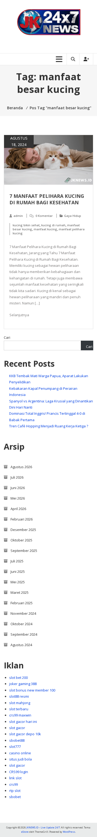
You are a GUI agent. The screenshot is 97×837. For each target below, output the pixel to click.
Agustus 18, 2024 (18, 141)
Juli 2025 (17, 561)
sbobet (15, 796)
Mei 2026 (18, 498)
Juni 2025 (18, 571)
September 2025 (24, 550)
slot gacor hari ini (23, 721)
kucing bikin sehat (26, 225)
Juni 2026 (18, 487)
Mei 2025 (18, 582)
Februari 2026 (22, 519)
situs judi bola (20, 759)
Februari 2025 (22, 603)
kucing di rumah (53, 225)
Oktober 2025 (21, 540)
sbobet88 (17, 740)
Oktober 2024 (21, 623)
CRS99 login (18, 771)
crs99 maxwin (20, 715)
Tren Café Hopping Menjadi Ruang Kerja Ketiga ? (48, 426)
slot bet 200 (18, 677)
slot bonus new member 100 (32, 690)
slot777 (15, 746)
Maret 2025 (20, 592)
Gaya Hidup (72, 216)
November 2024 (23, 613)
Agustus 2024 (21, 644)
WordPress (69, 832)
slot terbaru (18, 709)
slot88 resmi (19, 696)
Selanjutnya (19, 314)
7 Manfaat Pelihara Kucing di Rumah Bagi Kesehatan (46, 199)
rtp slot (14, 790)
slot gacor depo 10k (25, 734)
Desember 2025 (23, 529)
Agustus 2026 (21, 466)
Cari (7, 337)
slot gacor (17, 727)
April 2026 (18, 508)
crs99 (13, 784)
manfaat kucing (45, 229)
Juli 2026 (17, 477)
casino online (20, 753)
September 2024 (24, 634)
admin (18, 216)
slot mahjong (19, 702)
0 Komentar (44, 216)
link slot (15, 778)
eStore (25, 832)
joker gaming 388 (23, 683)
